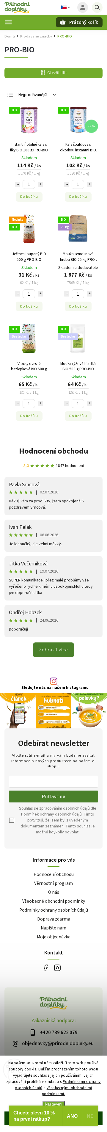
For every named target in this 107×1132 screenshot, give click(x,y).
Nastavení (53, 1104)
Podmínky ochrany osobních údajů (53, 910)
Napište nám (53, 928)
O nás (53, 892)
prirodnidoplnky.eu (57, 967)
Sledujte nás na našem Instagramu (55, 688)
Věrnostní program (53, 883)
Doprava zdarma (53, 919)
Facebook (45, 967)
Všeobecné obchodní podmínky (53, 901)
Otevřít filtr (57, 73)
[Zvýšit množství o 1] (40, 184)
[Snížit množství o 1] (17, 184)
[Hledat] (97, 7)
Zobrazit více (53, 650)
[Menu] (8, 22)
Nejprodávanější (32, 95)
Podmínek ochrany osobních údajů (51, 814)
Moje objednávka (53, 937)
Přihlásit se (53, 796)
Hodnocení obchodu (53, 451)
